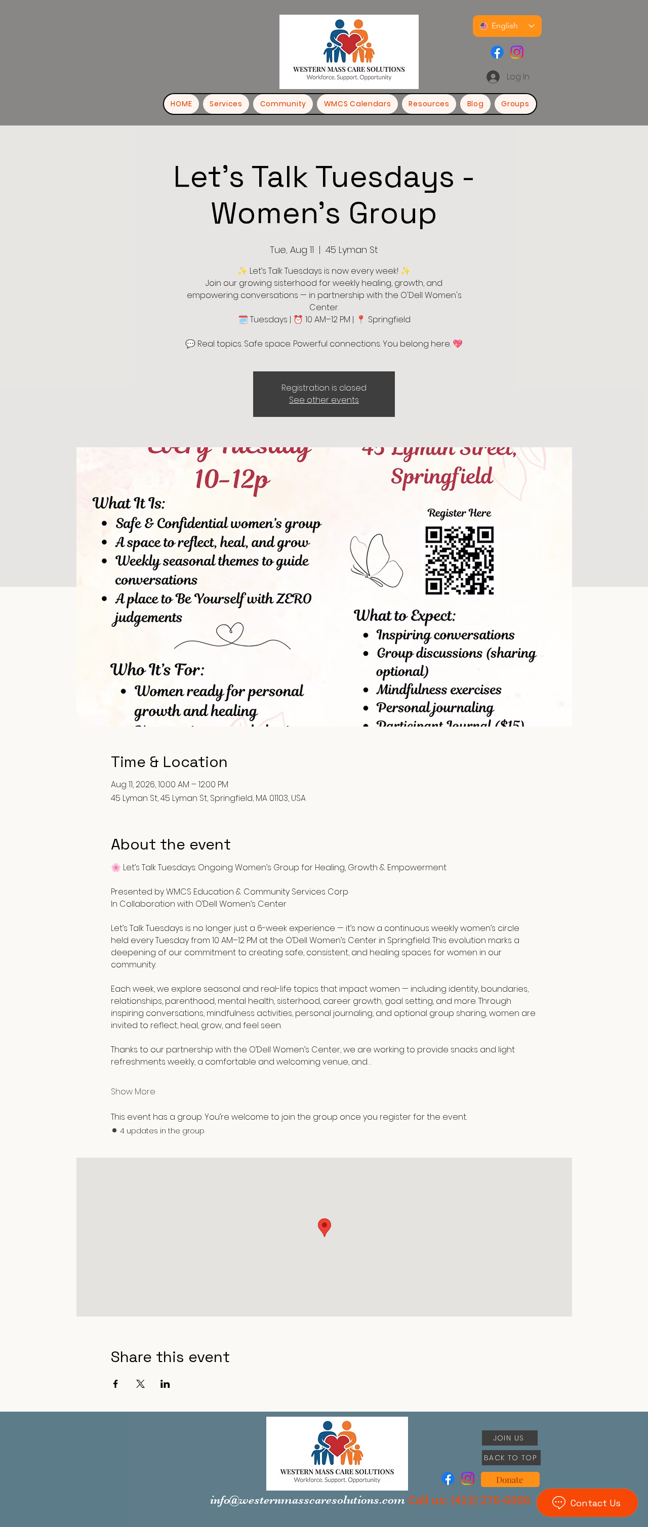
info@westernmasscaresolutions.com (307, 1500)
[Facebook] (497, 52)
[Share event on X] (140, 1384)
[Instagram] (516, 52)
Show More (133, 1091)
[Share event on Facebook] (115, 1384)
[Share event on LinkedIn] (165, 1384)
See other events (324, 400)
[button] (429, 104)
